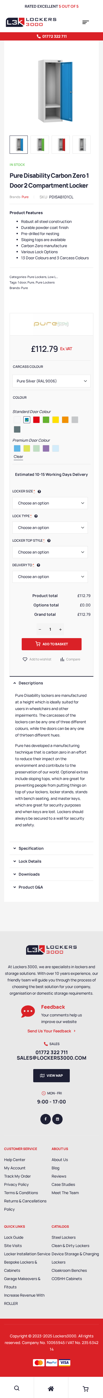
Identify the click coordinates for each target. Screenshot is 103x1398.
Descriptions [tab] (31, 682)
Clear (18, 456)
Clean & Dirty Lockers (70, 1245)
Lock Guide (13, 1237)
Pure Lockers (36, 277)
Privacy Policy (16, 1184)
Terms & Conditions (21, 1192)
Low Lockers (57, 277)
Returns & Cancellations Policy (25, 1205)
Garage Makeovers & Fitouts (22, 1282)
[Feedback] (28, 1011)
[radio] (17, 419)
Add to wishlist (40, 659)
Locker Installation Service (27, 1253)
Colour (20, 397)
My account (15, 1167)
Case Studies (63, 1184)
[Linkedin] (57, 1119)
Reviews (59, 1176)
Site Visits (13, 1245)
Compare (73, 659)
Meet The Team (65, 1192)
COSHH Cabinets (67, 1278)
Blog (55, 1167)
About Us (60, 1159)
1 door (22, 282)
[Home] (51, 1389)
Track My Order (17, 1176)
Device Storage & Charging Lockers (75, 1258)
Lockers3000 (64, 1335)
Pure (25, 197)
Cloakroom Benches (69, 1270)
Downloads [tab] (29, 874)
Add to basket (55, 644)
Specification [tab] (31, 848)
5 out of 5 (69, 6)
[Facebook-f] (45, 1119)
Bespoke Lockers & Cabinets (20, 1266)
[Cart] (85, 1389)
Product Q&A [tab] (31, 887)
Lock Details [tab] (30, 861)
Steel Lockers (64, 1237)
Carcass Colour (28, 366)
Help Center (14, 1159)
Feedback (53, 1006)
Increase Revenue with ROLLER (24, 1299)
